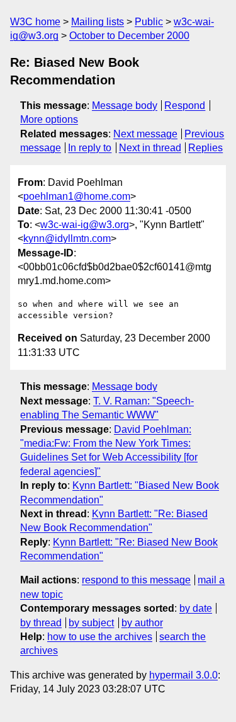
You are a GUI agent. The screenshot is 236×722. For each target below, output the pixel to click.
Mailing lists (97, 21)
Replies (205, 147)
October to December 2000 (129, 35)
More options (49, 119)
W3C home (35, 21)
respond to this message (136, 580)
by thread (41, 622)
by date (195, 608)
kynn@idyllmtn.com (67, 238)
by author (142, 622)
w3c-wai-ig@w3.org (84, 224)
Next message (145, 134)
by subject (91, 622)
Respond (184, 105)
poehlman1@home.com (76, 196)
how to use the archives (99, 636)
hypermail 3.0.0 (183, 675)
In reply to (89, 147)
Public (149, 21)
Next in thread (150, 147)
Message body (124, 105)
